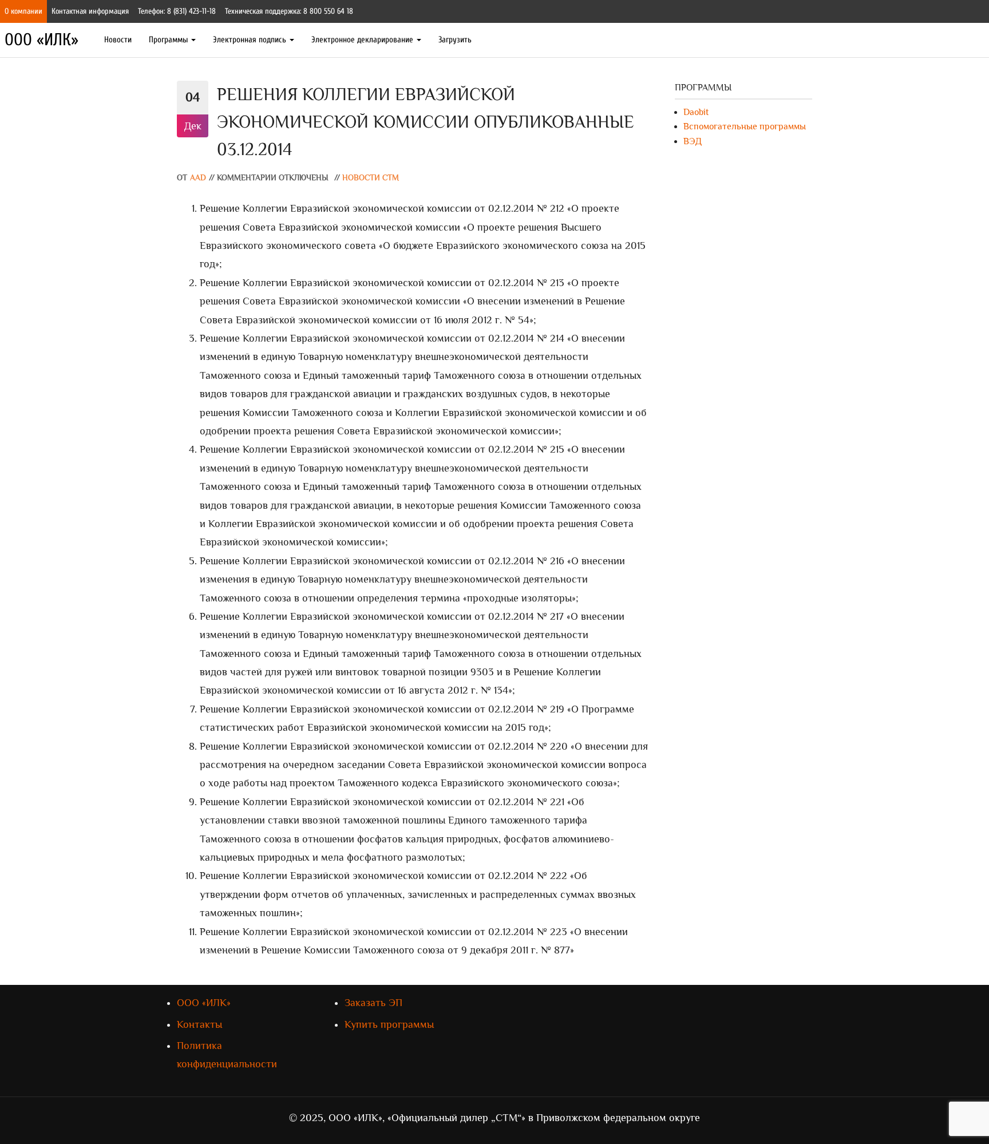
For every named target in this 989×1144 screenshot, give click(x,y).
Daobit (696, 112)
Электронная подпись (250, 40)
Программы (169, 40)
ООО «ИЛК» (41, 40)
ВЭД (692, 141)
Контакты (199, 1024)
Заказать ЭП (373, 1002)
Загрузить (455, 40)
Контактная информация (90, 11)
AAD (198, 177)
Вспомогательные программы (744, 126)
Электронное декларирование (363, 40)
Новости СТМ (370, 177)
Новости (118, 40)
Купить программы (389, 1024)
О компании (23, 11)
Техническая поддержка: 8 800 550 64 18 (289, 11)
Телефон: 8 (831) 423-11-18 (177, 11)
